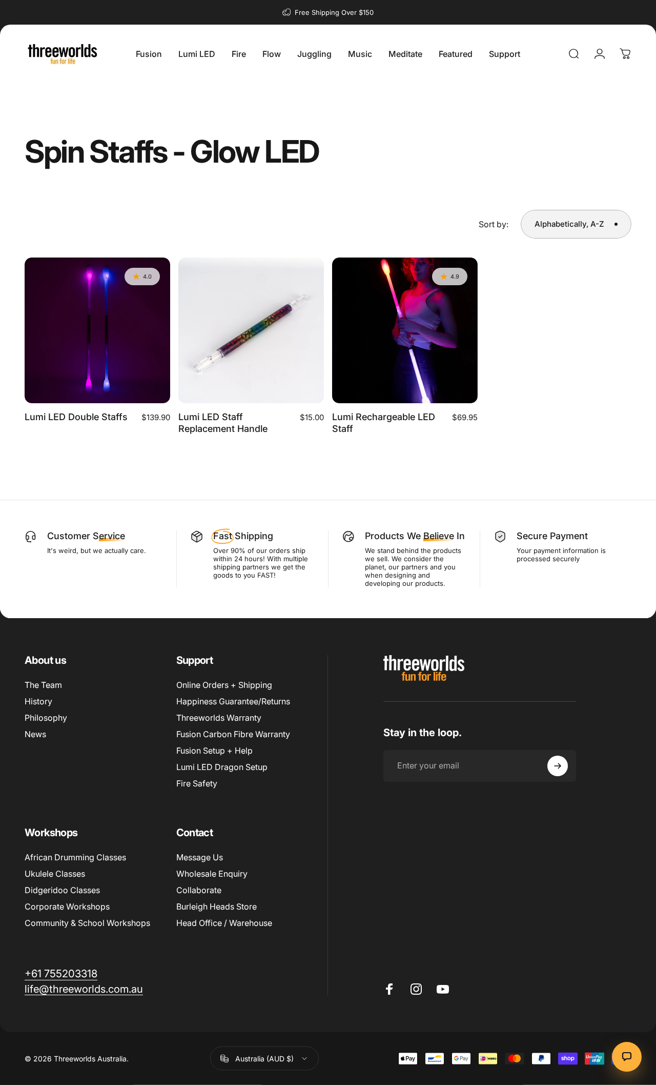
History (38, 701)
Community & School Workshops (87, 923)
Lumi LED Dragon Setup (222, 767)
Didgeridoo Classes (62, 890)
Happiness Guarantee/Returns (233, 701)
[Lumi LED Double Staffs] (97, 330)
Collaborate (198, 890)
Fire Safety (196, 783)
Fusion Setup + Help (214, 750)
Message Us (199, 857)
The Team (43, 685)
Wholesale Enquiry (212, 874)
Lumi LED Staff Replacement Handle (223, 422)
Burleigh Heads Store (216, 906)
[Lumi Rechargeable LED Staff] (405, 330)
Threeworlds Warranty (218, 718)
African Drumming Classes (75, 857)
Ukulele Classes (55, 874)
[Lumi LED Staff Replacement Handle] (251, 330)
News (35, 734)
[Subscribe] (557, 766)
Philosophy (46, 718)
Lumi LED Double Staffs (76, 416)
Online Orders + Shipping (224, 685)
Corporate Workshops (67, 906)
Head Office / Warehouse (224, 923)
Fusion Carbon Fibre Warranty (233, 734)
